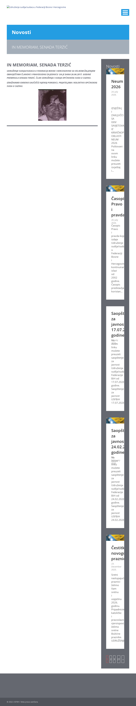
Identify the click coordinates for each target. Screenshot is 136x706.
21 (118, 659)
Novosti (21, 32)
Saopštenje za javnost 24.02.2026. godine (122, 441)
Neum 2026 (117, 83)
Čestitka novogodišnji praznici (123, 553)
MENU (125, 12)
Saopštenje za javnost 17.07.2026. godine (122, 324)
